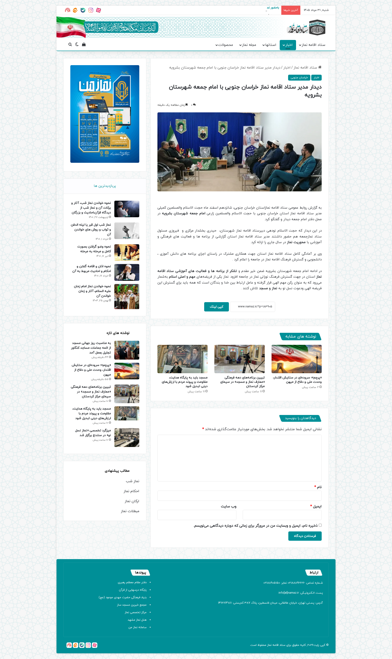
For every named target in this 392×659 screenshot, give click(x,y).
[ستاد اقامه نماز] (306, 27)
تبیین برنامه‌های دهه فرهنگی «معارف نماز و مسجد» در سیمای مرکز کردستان (242, 381)
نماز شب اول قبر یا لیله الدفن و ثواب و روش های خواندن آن (91, 230)
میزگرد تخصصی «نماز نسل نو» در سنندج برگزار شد (93, 432)
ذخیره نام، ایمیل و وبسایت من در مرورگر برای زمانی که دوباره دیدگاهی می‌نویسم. (256, 525)
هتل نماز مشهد (137, 620)
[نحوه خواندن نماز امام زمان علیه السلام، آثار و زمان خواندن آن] (126, 296)
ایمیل (316, 506)
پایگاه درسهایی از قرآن (133, 590)
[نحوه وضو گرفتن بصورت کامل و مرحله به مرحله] (126, 252)
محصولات (225, 44)
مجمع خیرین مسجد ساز (132, 605)
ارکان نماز (132, 501)
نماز (269, 645)
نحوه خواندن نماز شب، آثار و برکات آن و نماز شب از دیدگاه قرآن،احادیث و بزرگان (91, 208)
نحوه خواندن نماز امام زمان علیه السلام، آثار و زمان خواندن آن (92, 291)
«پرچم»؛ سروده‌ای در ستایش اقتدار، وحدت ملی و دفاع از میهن (297, 379)
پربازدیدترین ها (105, 186)
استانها (270, 44)
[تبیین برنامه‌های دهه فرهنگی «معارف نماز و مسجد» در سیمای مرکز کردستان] (239, 359)
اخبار (289, 44)
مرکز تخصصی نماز (136, 612)
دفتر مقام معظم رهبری (132, 582)
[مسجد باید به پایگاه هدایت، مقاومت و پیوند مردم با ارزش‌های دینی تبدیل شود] (182, 359)
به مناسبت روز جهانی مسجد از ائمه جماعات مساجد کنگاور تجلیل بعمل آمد (91, 348)
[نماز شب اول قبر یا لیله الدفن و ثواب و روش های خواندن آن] (126, 230)
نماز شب (132, 481)
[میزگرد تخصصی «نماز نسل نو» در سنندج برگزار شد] (126, 437)
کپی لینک (216, 307)
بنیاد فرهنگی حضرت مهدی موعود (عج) (123, 597)
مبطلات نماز (130, 511)
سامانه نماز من (137, 627)
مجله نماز (249, 44)
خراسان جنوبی (299, 78)
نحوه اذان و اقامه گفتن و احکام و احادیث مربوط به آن (91, 268)
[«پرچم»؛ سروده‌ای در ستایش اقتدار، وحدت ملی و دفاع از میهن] (297, 359)
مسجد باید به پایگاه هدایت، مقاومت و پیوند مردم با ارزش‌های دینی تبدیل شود (185, 381)
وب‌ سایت (228, 506)
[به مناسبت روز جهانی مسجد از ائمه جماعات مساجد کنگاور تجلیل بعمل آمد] (126, 350)
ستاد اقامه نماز (313, 44)
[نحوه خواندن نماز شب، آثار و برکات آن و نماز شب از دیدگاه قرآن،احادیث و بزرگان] (126, 209)
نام (318, 487)
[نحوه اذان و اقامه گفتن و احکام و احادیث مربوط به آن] (126, 272)
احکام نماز (131, 491)
